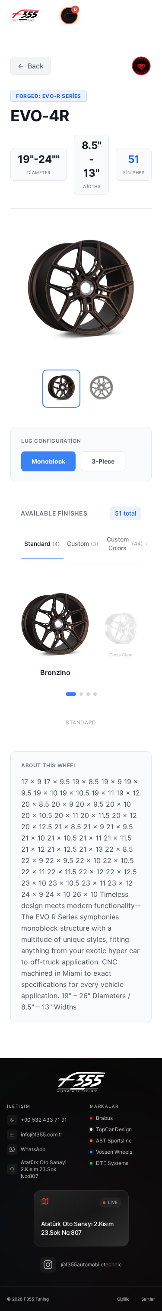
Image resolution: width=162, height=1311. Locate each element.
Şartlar (148, 1298)
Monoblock (48, 461)
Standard (42, 543)
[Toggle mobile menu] (143, 15)
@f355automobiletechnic (91, 1264)
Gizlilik (123, 1298)
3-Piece (103, 461)
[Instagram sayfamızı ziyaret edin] (48, 1264)
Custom (82, 543)
